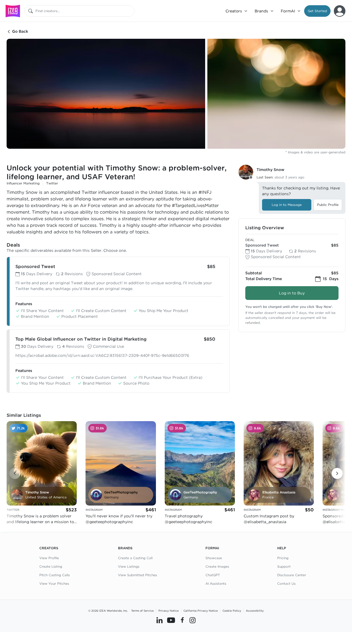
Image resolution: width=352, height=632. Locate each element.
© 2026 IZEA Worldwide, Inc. (108, 610)
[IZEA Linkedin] (159, 620)
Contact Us (286, 583)
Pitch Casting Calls (54, 575)
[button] (317, 11)
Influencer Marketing (23, 183)
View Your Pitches (54, 583)
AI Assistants (215, 583)
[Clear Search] (130, 11)
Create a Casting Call (135, 558)
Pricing (282, 558)
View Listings (128, 566)
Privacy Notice (168, 610)
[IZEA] (13, 11)
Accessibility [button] (255, 610)
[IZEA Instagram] (192, 620)
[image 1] (106, 94)
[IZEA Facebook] (182, 620)
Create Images (217, 566)
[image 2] (276, 94)
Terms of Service (142, 610)
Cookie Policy (231, 610)
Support (284, 566)
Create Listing (50, 566)
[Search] (30, 11)
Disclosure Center (291, 575)
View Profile (49, 558)
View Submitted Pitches (137, 575)
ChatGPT (212, 575)
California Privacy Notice (200, 610)
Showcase (213, 558)
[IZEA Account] (339, 11)
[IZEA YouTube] (171, 620)
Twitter (52, 183)
